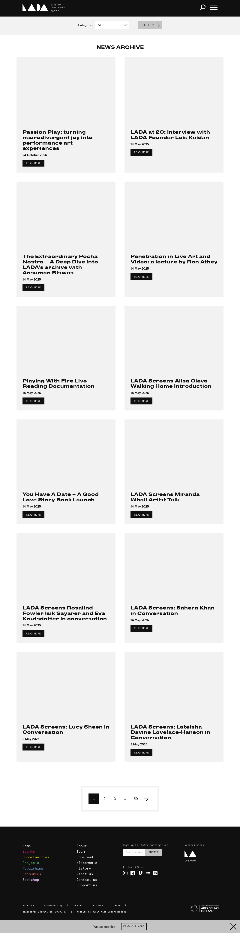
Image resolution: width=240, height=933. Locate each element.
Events (28, 851)
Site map (28, 905)
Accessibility (53, 905)
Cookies (78, 905)
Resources (31, 874)
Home (26, 846)
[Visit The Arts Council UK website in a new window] (200, 908)
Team (80, 851)
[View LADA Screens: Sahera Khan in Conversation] (174, 566)
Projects (30, 863)
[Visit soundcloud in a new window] (148, 873)
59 (136, 798)
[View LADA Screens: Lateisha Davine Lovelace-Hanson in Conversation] (174, 685)
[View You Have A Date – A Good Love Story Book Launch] (66, 452)
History (83, 868)
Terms (117, 905)
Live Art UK (190, 860)
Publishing (32, 868)
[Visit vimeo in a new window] (140, 873)
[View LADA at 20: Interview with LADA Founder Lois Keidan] (174, 90)
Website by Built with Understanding (102, 911)
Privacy (98, 905)
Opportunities (35, 857)
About (81, 846)
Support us (86, 885)
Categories (86, 25)
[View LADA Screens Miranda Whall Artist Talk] (174, 452)
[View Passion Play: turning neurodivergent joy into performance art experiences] (66, 90)
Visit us (84, 874)
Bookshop (30, 879)
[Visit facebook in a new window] (132, 873)
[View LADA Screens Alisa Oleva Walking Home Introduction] (174, 339)
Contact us (86, 879)
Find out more (133, 926)
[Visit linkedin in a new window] (155, 873)
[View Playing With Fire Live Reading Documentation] (66, 339)
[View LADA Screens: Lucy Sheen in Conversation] (66, 685)
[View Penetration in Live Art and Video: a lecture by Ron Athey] (174, 214)
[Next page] (146, 798)
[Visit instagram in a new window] (125, 873)
